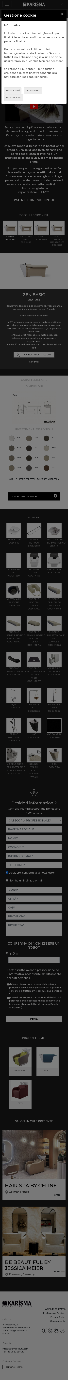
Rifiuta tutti (13, 90)
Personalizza (13, 97)
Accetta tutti (33, 90)
